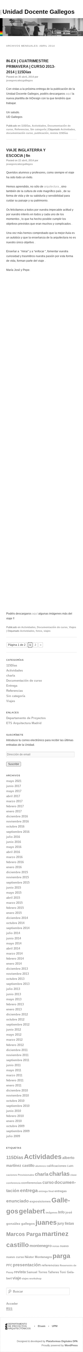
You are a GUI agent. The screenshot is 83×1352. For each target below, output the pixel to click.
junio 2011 (13, 1065)
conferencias (31, 1183)
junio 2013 (13, 994)
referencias (50, 1265)
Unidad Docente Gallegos (38, 11)
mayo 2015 (13, 892)
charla (10, 675)
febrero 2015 (15, 908)
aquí (68, 93)
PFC (9, 1265)
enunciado (17, 1201)
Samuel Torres (37, 1272)
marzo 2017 (14, 801)
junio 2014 (13, 938)
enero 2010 (14, 1121)
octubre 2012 (15, 1019)
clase (73, 1174)
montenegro (41, 1246)
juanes (46, 1222)
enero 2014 (14, 963)
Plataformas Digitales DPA (62, 1341)
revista (20, 1272)
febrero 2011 (15, 1080)
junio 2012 (13, 1029)
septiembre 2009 (18, 1131)
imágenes (51, 1212)
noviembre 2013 (17, 973)
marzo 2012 (14, 1039)
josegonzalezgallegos (19, 80)
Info (61, 1212)
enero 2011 (13, 1085)
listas (69, 1223)
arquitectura (51, 186)
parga (61, 1255)
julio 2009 (13, 1136)
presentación (27, 1264)
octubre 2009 (15, 1126)
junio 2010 (13, 1111)
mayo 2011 (13, 1070)
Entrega (11, 685)
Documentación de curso (52, 627)
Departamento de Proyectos (26, 718)
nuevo (64, 1246)
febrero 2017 (15, 806)
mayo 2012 (13, 1034)
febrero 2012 (15, 1045)
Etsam (41, 1326)
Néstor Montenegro (38, 1257)
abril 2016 (13, 852)
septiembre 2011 (17, 1060)
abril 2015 (13, 897)
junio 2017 (13, 786)
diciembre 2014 (17, 918)
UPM (54, 1326)
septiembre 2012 (18, 1024)
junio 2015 (13, 887)
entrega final (46, 1191)
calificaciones (56, 1166)
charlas (59, 1173)
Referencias (22, 129)
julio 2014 (13, 933)
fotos (39, 630)
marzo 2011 (14, 1075)
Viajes (72, 627)
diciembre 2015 (17, 872)
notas (55, 1246)
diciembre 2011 (17, 1050)
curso (48, 1182)
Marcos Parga (23, 1234)
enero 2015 (14, 913)
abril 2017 (13, 796)
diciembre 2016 (17, 816)
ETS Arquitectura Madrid (24, 723)
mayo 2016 (13, 847)
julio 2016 (13, 837)
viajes (47, 630)
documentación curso (19, 133)
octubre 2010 (15, 1101)
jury (60, 1223)
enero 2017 (14, 811)
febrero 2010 (15, 1116)
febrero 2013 (15, 1004)
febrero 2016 (15, 862)
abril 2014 (13, 948)
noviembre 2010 (17, 1095)
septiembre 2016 (18, 831)
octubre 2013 (15, 979)
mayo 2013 (13, 999)
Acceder (12, 1303)
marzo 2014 (14, 953)
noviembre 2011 (17, 1055)
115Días (25, 125)
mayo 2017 (13, 791)
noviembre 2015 (17, 877)
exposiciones (40, 1201)
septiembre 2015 (18, 882)
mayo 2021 (13, 781)
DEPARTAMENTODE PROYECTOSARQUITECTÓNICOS (19, 1326)
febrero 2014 (15, 958)
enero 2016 (14, 867)
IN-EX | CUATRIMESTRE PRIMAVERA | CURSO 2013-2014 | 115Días (30, 66)
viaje (16, 1278)
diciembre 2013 (17, 968)
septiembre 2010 (18, 1106)
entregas (60, 1191)
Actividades (39, 125)
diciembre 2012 (17, 1014)
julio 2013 (13, 989)
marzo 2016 (14, 857)
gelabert (32, 1211)
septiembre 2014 (18, 928)
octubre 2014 (15, 923)
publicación (41, 133)
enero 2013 (14, 1009)
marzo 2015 (14, 902)
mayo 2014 (13, 943)
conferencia (13, 1183)
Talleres (53, 1272)
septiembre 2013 (18, 984)
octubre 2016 (15, 826)
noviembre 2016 (17, 821)
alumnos (40, 1166)
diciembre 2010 (17, 1090)
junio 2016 (13, 842)
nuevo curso (15, 1257)
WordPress (71, 1345)
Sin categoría (38, 129)
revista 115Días (59, 133)
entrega (29, 1190)
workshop (35, 1278)
